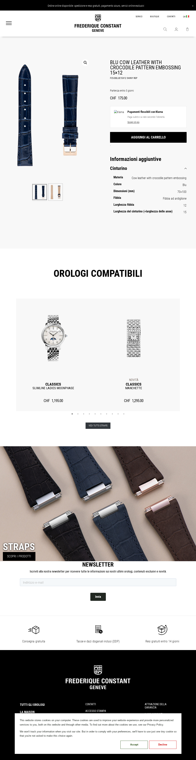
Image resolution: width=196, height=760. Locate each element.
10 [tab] (124, 414)
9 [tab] (118, 414)
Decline (162, 744)
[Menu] (9, 24)
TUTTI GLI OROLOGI (32, 705)
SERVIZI (139, 16)
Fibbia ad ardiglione (174, 198)
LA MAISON (27, 712)
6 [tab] (101, 414)
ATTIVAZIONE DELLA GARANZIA (156, 706)
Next (186, 355)
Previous (10, 355)
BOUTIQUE (154, 16)
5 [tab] (95, 414)
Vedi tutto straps (98, 425)
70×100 (181, 192)
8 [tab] (112, 414)
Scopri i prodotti (19, 556)
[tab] (148, 168)
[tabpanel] (53, 355)
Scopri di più (133, 122)
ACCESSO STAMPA (95, 710)
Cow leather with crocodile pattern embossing (159, 178)
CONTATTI (171, 16)
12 (184, 205)
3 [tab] (84, 414)
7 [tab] (107, 414)
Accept (134, 744)
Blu (184, 185)
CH (184, 17)
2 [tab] (78, 414)
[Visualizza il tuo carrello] (187, 30)
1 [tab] (72, 414)
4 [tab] (89, 414)
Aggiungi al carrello (148, 137)
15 (184, 212)
